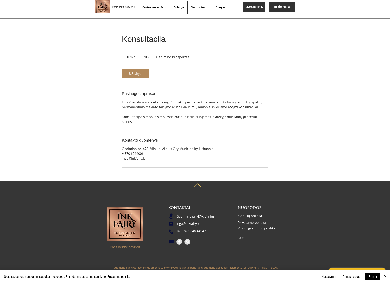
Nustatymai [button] (329, 276)
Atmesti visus (351, 276)
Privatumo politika (118, 276)
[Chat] (171, 242)
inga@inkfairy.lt (187, 223)
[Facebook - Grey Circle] (179, 242)
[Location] (171, 216)
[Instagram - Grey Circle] (187, 242)
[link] (135, 73)
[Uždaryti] (385, 276)
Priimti (373, 276)
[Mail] (171, 224)
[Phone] (171, 231)
